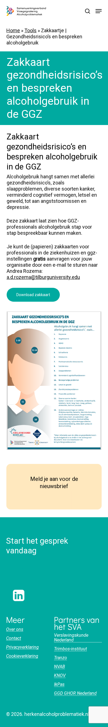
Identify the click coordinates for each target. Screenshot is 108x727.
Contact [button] (13, 638)
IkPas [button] (59, 684)
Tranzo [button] (60, 657)
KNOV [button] (60, 675)
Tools (30, 30)
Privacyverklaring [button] (22, 647)
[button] (99, 11)
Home (13, 30)
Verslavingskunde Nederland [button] (71, 638)
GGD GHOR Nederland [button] (75, 693)
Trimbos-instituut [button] (70, 648)
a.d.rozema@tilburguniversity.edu (43, 277)
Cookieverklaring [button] (22, 656)
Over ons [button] (14, 629)
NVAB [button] (59, 666)
